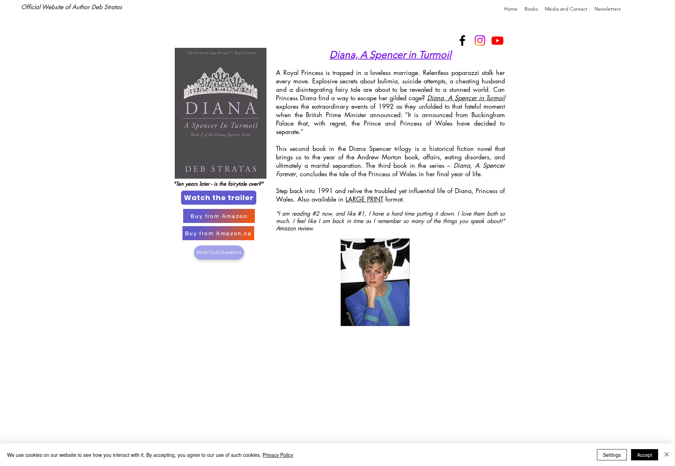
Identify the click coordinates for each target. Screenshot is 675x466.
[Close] (666, 454)
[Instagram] (480, 40)
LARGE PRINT (364, 199)
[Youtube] (497, 40)
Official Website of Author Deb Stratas (72, 7)
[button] (531, 9)
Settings (612, 454)
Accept (644, 454)
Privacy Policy (278, 454)
